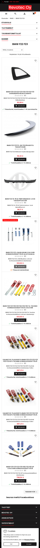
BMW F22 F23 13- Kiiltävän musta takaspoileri (20, 146)
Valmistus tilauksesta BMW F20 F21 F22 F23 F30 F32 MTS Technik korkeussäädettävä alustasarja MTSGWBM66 (20, 415)
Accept (28, 544)
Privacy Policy (29, 540)
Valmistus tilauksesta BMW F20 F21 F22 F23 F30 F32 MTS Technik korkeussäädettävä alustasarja (20, 361)
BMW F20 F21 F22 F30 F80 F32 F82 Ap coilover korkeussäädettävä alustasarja (20, 468)
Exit (11, 544)
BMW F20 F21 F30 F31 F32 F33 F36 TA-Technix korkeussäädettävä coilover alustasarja (20, 307)
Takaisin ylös (31, 492)
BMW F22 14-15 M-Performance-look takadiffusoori (20, 200)
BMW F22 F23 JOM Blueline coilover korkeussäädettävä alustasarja (20, 253)
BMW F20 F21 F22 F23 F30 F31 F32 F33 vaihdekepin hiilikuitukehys (20, 93)
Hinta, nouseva (13, 50)
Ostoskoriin (20, 106)
